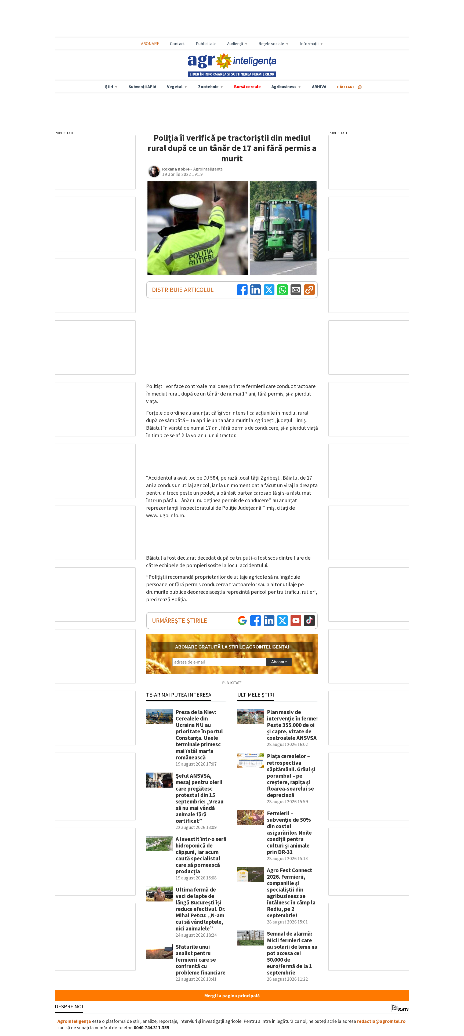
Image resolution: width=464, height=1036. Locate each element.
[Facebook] (242, 289)
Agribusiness (283, 86)
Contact (177, 43)
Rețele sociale (271, 43)
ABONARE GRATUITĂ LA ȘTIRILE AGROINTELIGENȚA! (232, 647)
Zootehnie (208, 86)
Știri (109, 86)
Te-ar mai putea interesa (178, 694)
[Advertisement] (232, 19)
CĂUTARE (346, 86)
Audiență (235, 43)
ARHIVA (319, 86)
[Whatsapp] (282, 289)
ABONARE (150, 43)
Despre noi (69, 1006)
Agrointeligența (74, 1021)
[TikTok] (309, 620)
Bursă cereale (247, 86)
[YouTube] (296, 620)
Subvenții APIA (142, 86)
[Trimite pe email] (296, 289)
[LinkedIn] (255, 289)
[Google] (242, 620)
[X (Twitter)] (269, 289)
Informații (309, 43)
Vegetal (175, 86)
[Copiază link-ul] (309, 289)
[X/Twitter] (282, 620)
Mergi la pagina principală (232, 996)
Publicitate (206, 43)
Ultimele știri (255, 694)
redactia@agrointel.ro (381, 1021)
